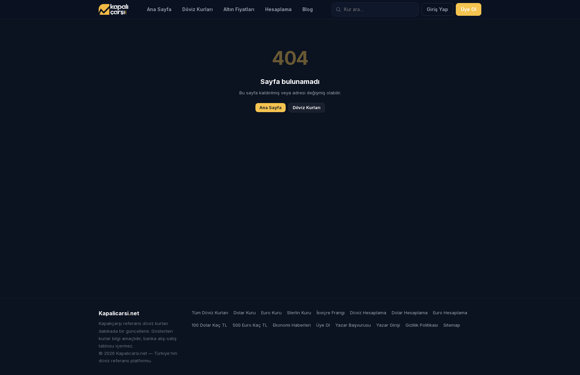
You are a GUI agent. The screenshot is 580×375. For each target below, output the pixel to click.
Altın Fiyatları (239, 9)
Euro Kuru (271, 312)
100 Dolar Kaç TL (209, 325)
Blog (307, 9)
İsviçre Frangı (331, 312)
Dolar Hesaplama (410, 312)
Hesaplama (278, 9)
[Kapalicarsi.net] (113, 9)
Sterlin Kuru (299, 312)
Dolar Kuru (245, 312)
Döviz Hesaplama (368, 312)
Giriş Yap (437, 9)
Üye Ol (468, 9)
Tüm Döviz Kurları (210, 312)
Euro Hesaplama (450, 312)
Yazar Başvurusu (353, 325)
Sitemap (451, 325)
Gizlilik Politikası (421, 325)
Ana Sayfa (159, 9)
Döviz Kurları (197, 9)
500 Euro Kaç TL (250, 325)
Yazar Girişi (388, 325)
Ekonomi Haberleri (292, 325)
